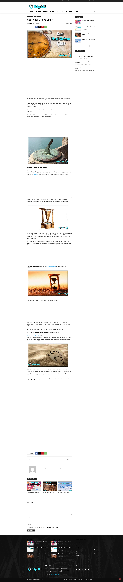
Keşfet (35, 16)
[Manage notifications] (120, 579)
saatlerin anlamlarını (51, 266)
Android (29, 490)
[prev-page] (28, 497)
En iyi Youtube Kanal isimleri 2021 (87, 54)
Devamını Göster (85, 45)
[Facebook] (88, 1)
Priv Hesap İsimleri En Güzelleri (33, 492)
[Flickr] (82, 569)
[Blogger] (76, 569)
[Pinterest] (42, 27)
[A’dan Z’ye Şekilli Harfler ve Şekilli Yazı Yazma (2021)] (78, 28)
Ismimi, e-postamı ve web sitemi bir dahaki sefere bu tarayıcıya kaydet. (44, 527)
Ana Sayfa (29, 15)
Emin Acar (32, 23)
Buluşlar (33, 15)
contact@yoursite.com (54, 574)
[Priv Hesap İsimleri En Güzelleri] (34, 486)
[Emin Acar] (28, 23)
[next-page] (30, 497)
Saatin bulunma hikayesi (33, 335)
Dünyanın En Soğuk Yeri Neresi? (63, 492)
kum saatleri (36, 174)
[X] (91, 1)
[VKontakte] (89, 569)
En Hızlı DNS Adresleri (84, 58)
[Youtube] (95, 1)
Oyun (44, 490)
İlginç (32, 16)
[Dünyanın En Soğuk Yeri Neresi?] (65, 486)
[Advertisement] (49, 69)
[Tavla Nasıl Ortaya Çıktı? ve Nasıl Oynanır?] (50, 486)
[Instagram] (89, 1)
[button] (94, 11)
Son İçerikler (39, 16)
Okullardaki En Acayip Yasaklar (33, 461)
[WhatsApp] (45, 27)
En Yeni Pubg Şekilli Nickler (86, 64)
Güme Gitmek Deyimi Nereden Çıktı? (64, 461)
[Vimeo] (93, 1)
